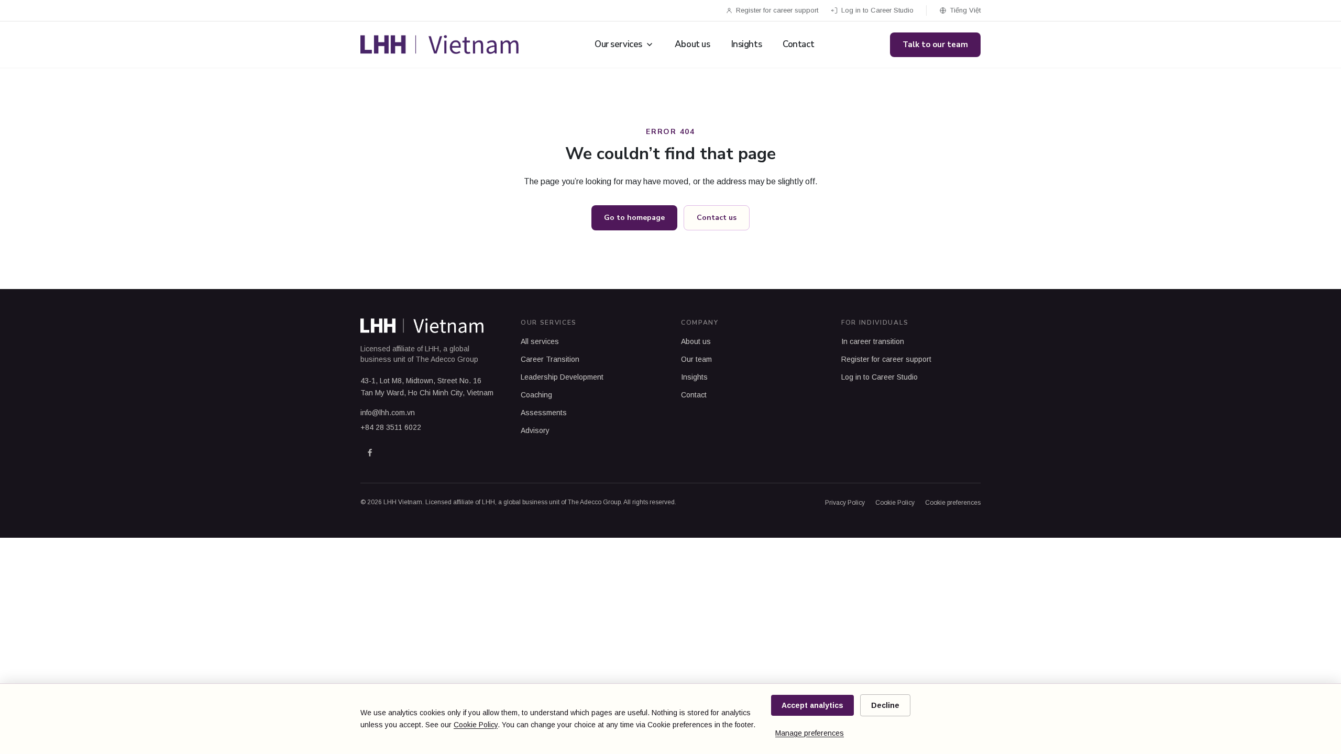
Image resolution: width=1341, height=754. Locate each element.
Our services (618, 44)
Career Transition (550, 359)
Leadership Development (562, 377)
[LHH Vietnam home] (439, 44)
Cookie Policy (895, 502)
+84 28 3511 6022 (390, 427)
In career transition (872, 341)
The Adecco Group (446, 359)
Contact (798, 44)
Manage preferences (809, 733)
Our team (696, 359)
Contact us (717, 218)
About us (692, 44)
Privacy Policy (845, 502)
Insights (746, 44)
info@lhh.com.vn (387, 412)
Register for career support (777, 10)
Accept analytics (812, 705)
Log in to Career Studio (877, 10)
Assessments (544, 412)
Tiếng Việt (965, 10)
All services (540, 341)
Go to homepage (634, 218)
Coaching (536, 395)
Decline (885, 705)
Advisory (535, 430)
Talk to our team (935, 44)
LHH (432, 349)
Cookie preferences (953, 502)
